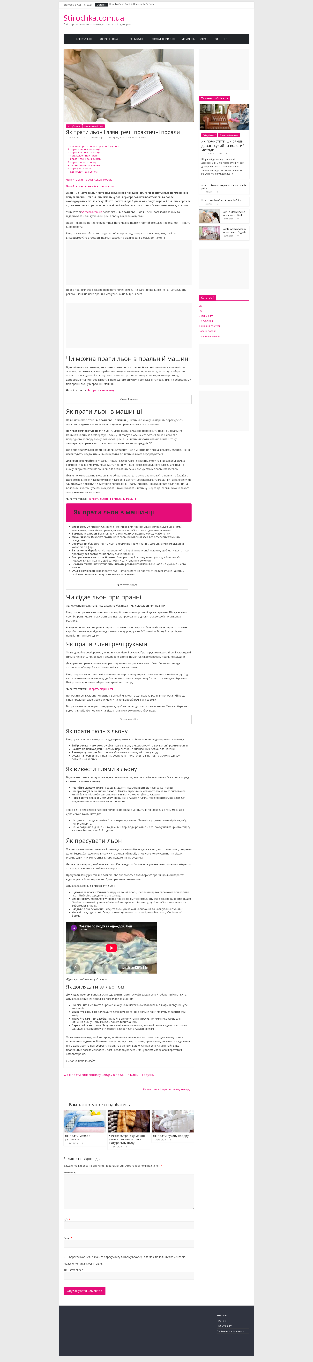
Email (68, 1238)
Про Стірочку (224, 1325)
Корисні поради (110, 39)
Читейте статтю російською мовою (89, 179)
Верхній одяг (135, 39)
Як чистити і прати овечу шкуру (168, 1089)
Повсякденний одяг (163, 39)
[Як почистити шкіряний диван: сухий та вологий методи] (224, 105)
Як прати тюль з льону (82, 162)
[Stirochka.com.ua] (68, 39)
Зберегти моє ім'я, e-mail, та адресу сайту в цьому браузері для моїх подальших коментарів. (127, 1257)
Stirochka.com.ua (94, 18)
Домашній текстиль (195, 39)
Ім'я (67, 1219)
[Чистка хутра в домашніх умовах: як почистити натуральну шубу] (129, 1112)
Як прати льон (139, 137)
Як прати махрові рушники (78, 1137)
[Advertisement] (129, 262)
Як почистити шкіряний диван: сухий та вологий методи (223, 145)
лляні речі (113, 137)
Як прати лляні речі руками (84, 158)
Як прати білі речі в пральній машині (112, 499)
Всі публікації (84, 39)
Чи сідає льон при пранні (83, 155)
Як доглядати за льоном (82, 171)
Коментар (70, 1172)
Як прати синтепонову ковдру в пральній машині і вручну (109, 1075)
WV (85, 137)
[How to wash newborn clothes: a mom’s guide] (209, 227)
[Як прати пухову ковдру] (173, 1112)
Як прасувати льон (79, 168)
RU (216, 39)
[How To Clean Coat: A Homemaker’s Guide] (209, 210)
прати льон (125, 137)
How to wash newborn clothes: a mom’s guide (234, 230)
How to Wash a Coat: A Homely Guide (221, 200)
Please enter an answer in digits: (83, 1263)
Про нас (221, 1320)
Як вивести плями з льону (84, 165)
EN (225, 39)
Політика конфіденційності (231, 1331)
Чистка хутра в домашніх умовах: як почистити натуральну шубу (127, 1139)
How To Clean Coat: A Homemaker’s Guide (132, 4)
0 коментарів (97, 137)
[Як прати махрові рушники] (85, 1112)
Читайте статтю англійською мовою (90, 186)
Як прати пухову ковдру (171, 1136)
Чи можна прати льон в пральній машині (93, 146)
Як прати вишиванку (101, 390)
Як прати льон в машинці (84, 149)
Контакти (222, 1315)
